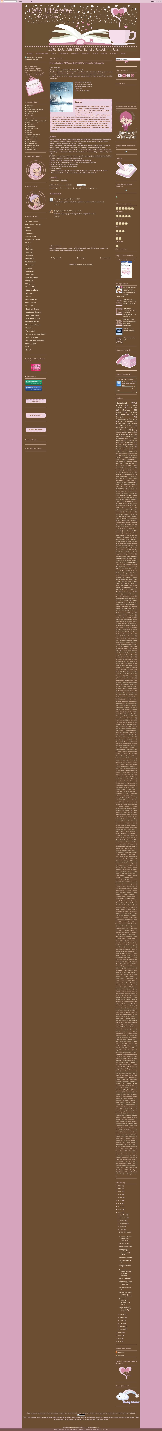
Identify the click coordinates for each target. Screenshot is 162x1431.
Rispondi (57, 205)
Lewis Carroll (129, 537)
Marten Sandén (130, 1018)
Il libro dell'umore (129, 468)
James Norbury (122, 934)
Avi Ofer (134, 627)
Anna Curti (119, 768)
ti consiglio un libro (129, 737)
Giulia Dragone (127, 892)
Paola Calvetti (119, 705)
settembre (123, 1224)
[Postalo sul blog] (79, 185)
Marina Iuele (119, 1014)
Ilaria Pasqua (120, 478)
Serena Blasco (131, 716)
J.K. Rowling (123, 455)
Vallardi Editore (31, 300)
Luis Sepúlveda (125, 1001)
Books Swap (119, 562)
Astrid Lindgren (120, 560)
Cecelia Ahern (120, 522)
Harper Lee (127, 905)
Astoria (29, 296)
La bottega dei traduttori (35, 340)
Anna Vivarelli (125, 770)
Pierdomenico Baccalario (122, 707)
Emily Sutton (131, 854)
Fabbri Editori (31, 236)
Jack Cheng (120, 928)
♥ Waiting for (29, 125)
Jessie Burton (119, 943)
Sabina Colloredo (120, 1109)
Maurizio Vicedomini (122, 1031)
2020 (120, 1198)
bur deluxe (126, 735)
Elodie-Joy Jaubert (121, 850)
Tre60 (28, 350)
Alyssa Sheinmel (126, 758)
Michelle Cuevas (121, 1039)
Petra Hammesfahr (120, 1073)
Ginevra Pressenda (121, 888)
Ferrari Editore (127, 871)
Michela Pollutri (133, 1037)
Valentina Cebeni (121, 1159)
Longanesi (30, 281)
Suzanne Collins (120, 466)
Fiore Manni (125, 873)
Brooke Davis (131, 789)
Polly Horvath (131, 604)
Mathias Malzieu (120, 541)
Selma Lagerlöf (121, 716)
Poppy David (124, 1077)
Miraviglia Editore (32, 290)
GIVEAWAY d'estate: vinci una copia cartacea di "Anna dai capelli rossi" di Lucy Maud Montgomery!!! (126, 291)
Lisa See (118, 993)
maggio (122, 1317)
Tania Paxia (132, 1144)
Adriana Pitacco (131, 739)
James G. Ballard (132, 932)
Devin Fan (123, 829)
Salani (28, 243)
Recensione (121, 403)
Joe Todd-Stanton (122, 671)
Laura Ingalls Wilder (131, 680)
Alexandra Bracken (132, 621)
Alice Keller (127, 753)
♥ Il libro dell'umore (31, 128)
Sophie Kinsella (131, 720)
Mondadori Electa (128, 596)
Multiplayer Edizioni (33, 312)
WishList (118, 482)
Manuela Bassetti (132, 686)
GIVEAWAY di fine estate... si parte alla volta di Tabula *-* (129, 301)
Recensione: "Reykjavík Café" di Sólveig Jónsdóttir (125, 1272)
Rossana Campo (120, 1104)
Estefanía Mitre (120, 863)
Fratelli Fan (119, 529)
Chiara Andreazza (131, 522)
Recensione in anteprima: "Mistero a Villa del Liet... (124, 1301)
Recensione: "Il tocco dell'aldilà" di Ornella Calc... (125, 1238)
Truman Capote (127, 1153)
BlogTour (118, 474)
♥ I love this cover (31, 136)
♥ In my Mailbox (30, 119)
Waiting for (129, 436)
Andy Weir (124, 764)
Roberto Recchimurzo (129, 1098)
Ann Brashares (131, 766)
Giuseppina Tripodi (120, 896)
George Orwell (119, 655)
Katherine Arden (130, 676)
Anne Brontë (126, 772)
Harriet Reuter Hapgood (129, 907)
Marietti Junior (130, 1012)
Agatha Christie (120, 556)
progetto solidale (133, 1174)
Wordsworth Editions (128, 732)
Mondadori (126, 410)
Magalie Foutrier (121, 686)
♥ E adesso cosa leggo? (32, 134)
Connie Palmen (126, 814)
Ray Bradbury (131, 1085)
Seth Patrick (125, 1125)
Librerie (130, 989)
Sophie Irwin (119, 1138)
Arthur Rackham (130, 781)
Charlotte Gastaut (124, 806)
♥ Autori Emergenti (31, 111)
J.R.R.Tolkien (121, 489)
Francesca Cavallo (123, 648)
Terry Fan (129, 514)
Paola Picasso (119, 1062)
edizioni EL (134, 735)
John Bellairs (119, 947)
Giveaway (119, 447)
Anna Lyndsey (128, 768)
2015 (120, 1212)
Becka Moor (119, 785)
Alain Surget (127, 741)
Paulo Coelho (131, 1067)
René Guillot (119, 1090)
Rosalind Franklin (130, 1102)
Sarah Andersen (120, 1121)
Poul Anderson (133, 1077)
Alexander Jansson (128, 747)
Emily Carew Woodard (131, 852)
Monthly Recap (129, 493)
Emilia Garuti (119, 852)
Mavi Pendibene (128, 1033)
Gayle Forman (131, 653)
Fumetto (118, 884)
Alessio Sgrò (127, 745)
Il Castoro (123, 917)
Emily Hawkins (121, 854)
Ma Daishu (134, 1001)
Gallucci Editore (32, 337)
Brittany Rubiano (120, 789)
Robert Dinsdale (127, 1092)
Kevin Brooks (128, 970)
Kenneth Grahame (130, 968)
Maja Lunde (120, 1004)
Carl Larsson (131, 798)
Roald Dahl (130, 480)
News (126, 457)
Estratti (54, 53)
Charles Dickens (133, 629)
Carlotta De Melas (130, 802)
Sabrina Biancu (131, 1109)
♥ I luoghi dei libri (31, 142)
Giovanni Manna (126, 890)
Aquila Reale (58, 199)
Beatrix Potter (131, 560)
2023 (120, 1189)
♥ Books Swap (30, 126)
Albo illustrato (129, 432)
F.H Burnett (131, 466)
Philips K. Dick (120, 1075)
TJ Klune (130, 726)
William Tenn (119, 1167)
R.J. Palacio (130, 1079)
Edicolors (29, 328)
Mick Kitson (126, 695)
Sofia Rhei (134, 1134)
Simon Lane (132, 1130)
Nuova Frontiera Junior (130, 1054)
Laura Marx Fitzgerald (122, 585)
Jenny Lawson (131, 938)
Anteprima (132, 558)
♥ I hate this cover (31, 138)
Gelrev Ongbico (129, 884)
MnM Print (128, 1043)
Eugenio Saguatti (130, 863)
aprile (122, 1320)
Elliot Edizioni (129, 569)
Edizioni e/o (30, 293)
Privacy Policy (113, 53)
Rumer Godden (120, 714)
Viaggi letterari (119, 730)
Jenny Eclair (124, 669)
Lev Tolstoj (123, 989)
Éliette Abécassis (120, 739)
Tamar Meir (123, 1144)
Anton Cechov (126, 777)
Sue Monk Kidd (120, 722)
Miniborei (128, 1041)
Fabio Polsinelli (131, 865)
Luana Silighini (127, 997)
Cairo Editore (31, 303)
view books (133, 392)
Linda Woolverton (125, 991)
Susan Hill (131, 722)
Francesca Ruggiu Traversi (126, 526)
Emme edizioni (119, 856)
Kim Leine (123, 972)
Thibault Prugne (131, 1149)
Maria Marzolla (119, 1010)
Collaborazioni (74, 53)
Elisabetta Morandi (120, 846)
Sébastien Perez (131, 724)
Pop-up (120, 547)
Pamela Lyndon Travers (129, 1060)
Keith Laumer (133, 966)
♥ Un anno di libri (31, 149)
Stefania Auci (122, 613)
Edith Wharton (131, 833)
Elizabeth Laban (131, 846)
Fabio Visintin (127, 867)
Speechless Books (128, 512)
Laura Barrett (119, 983)
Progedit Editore (121, 1079)
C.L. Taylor (125, 793)
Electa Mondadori (32, 315)
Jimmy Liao (123, 945)
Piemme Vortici (130, 705)
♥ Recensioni (29, 106)
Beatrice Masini (131, 783)
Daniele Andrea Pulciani (128, 821)
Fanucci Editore (32, 277)
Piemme (29, 252)
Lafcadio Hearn (131, 980)
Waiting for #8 (124, 1243)
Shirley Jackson (132, 611)
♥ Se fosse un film (31, 144)
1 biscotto (129, 619)
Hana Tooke (126, 903)
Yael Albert (129, 1167)
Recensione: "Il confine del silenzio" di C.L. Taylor (124, 1251)
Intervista (134, 453)
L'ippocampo (119, 978)
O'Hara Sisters (124, 699)
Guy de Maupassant (122, 901)
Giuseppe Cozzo (120, 657)
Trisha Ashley (131, 516)
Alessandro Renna (126, 743)
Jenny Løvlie (119, 940)
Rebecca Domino (129, 497)
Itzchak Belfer (133, 924)
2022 (120, 1192)
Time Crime (129, 1151)
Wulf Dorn (118, 735)
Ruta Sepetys (119, 1106)
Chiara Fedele (126, 808)
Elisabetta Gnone (122, 449)
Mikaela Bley (131, 1039)
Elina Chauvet (127, 840)
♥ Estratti (28, 107)
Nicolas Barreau (132, 543)
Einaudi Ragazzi (125, 642)
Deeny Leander (131, 638)
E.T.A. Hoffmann (130, 831)
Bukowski (118, 793)
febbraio (123, 1326)
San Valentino (126, 1115)
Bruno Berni (119, 791)
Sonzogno (30, 274)
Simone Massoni (125, 1134)
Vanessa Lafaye (131, 1159)
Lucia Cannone (126, 999)
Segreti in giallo (120, 611)
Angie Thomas (121, 766)
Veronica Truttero (130, 617)
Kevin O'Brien (129, 583)
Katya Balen (124, 966)
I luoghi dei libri (122, 503)
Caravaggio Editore (121, 798)
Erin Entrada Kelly (125, 859)
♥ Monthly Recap (30, 147)
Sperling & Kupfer (33, 240)
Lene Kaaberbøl (132, 489)
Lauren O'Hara (121, 682)
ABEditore (120, 554)
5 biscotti (132, 412)
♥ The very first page (32, 145)
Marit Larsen (127, 1014)
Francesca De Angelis (121, 880)
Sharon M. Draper (120, 720)
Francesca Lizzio (132, 880)
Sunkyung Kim (120, 1142)
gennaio (122, 1329)
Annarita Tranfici (121, 558)
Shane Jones (133, 1125)
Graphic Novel (130, 484)
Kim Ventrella (131, 972)
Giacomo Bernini (130, 655)
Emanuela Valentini (121, 571)
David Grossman (130, 636)
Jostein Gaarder (120, 674)
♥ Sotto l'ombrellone (31, 140)
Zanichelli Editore (125, 1170)
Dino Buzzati (131, 829)
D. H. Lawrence (126, 819)
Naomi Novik (133, 598)
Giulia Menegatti (129, 894)
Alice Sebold (131, 556)
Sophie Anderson (130, 1136)
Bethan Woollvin (122, 629)
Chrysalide (30, 284)
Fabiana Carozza (120, 865)
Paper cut (118, 1064)
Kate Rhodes (125, 961)
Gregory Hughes (120, 898)
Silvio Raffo (124, 1130)
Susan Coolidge (131, 1142)
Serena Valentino (120, 718)
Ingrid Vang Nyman (127, 665)
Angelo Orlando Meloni (123, 625)
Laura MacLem (130, 983)
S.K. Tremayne (131, 1106)
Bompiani (29, 233)
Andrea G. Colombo (123, 623)
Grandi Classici (131, 896)
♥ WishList (28, 132)
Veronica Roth (131, 728)
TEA (27, 347)
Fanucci (132, 476)
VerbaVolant (119, 617)
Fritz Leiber (131, 882)
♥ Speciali (28, 130)
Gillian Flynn (131, 886)
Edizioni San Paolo (121, 835)
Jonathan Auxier (130, 949)
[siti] (35, 370)
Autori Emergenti (63, 53)
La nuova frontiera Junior (36, 334)
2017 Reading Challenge (126, 379)
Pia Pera (128, 1075)
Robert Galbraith (125, 709)
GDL (127, 440)
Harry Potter (131, 909)
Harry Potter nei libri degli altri (124, 911)
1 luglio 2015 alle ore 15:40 (71, 199)
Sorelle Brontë (130, 1138)
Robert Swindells (126, 1096)
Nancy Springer (120, 495)
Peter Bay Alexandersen (128, 1071)
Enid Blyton (129, 856)
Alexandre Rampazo (132, 749)
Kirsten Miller (128, 974)
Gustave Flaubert (130, 898)
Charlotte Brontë (132, 632)
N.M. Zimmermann (129, 1046)
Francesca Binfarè (129, 877)
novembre (123, 1218)
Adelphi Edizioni (130, 554)
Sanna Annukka (127, 1117)
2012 (120, 1339)
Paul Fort (123, 1067)
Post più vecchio (105, 258)
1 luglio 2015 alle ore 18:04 (72, 211)
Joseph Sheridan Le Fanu (123, 953)
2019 (120, 1201)
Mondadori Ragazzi (121, 598)
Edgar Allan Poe (120, 564)
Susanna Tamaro (120, 724)
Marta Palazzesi (127, 692)
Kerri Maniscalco (127, 533)
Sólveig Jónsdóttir (120, 726)
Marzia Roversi (126, 1025)
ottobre (122, 1221)
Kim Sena (132, 678)
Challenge (134, 804)
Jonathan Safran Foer (121, 951)
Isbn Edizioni (124, 924)
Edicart (117, 833)
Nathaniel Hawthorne (125, 1050)
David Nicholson (120, 827)
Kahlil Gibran (120, 959)
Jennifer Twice (121, 938)
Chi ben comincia (126, 422)
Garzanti (29, 255)
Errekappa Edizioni (129, 861)
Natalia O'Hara (127, 697)
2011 (119, 1341)
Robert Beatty (133, 550)
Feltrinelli (29, 249)
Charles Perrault (122, 632)
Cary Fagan (127, 804)
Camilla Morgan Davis (123, 795)
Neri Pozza (30, 265)
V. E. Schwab (133, 1157)
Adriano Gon (119, 741)
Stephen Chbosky (130, 1140)
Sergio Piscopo (131, 718)
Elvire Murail (131, 850)
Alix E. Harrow (127, 756)
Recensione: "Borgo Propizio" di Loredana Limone (125, 1294)
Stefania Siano (119, 1140)
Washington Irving (120, 1165)
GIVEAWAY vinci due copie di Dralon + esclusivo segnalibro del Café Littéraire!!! (129, 312)
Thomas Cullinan (120, 1151)
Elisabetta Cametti (130, 844)
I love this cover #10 (125, 1257)
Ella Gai (132, 848)
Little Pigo (121, 1352)
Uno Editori (125, 1157)
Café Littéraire (85, 53)
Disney (117, 640)
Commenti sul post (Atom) (84, 264)
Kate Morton (119, 676)
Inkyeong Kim (130, 919)
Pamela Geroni (131, 703)
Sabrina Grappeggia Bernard (123, 1111)
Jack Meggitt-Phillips (131, 928)
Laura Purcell (119, 985)
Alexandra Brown (120, 749)
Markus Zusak (131, 1016)
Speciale (124, 459)
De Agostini (130, 447)
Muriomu (124, 382)
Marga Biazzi (121, 688)
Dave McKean (131, 823)
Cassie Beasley (130, 562)
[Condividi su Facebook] (83, 185)
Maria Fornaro (131, 1008)
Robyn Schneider (129, 608)
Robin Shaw (119, 1100)
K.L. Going (134, 957)
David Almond (131, 825)
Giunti (28, 246)
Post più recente (56, 258)
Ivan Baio (119, 926)
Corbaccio (30, 271)
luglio (122, 1229)
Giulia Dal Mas (126, 579)
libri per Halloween (125, 1172)
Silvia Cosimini (122, 1128)
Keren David (119, 970)
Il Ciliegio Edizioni (132, 917)
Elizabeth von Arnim (121, 848)
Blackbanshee (119, 787)
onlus (125, 1174)
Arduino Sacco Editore (128, 779)
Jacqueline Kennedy (121, 932)
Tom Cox (119, 615)
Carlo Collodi (119, 800)
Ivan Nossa (126, 926)
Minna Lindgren (132, 541)
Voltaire (117, 732)
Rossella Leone (131, 711)
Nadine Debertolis (120, 1048)
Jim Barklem (129, 943)
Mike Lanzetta (119, 1041)
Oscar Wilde (132, 701)
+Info (102, 1430)
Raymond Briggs (120, 1088)
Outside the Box (120, 703)
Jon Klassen (119, 949)
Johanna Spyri (131, 945)
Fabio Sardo (119, 867)
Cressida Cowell (130, 634)
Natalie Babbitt (123, 600)
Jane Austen (133, 503)
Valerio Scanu (129, 615)
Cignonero (127, 810)
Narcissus (129, 1048)
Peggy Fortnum (120, 1069)
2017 (120, 1206)
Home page (29, 53)
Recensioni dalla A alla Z (42, 53)
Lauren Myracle (130, 985)
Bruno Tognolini (130, 791)
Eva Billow (126, 646)
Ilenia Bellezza (121, 919)
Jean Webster (119, 936)
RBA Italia (122, 1081)
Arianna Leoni (119, 781)
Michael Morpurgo (122, 1037)
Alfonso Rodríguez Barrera (125, 751)
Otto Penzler (130, 1056)
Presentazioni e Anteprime (88, 188)
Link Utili (123, 53)
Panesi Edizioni (120, 604)
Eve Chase (134, 646)
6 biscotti (126, 438)
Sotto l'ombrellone (126, 426)
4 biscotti (133, 408)
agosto (122, 1226)
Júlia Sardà (127, 957)
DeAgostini (30, 259)
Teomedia (129, 1146)
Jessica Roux (133, 669)
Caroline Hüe (119, 804)
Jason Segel (132, 934)
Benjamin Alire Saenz (129, 785)
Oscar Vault (121, 545)
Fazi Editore (30, 306)
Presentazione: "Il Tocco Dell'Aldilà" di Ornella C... (125, 1309)
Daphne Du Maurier (121, 823)
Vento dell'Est (119, 1161)
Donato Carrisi (119, 831)
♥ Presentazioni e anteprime (34, 109)
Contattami (104, 53)
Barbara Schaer (120, 783)
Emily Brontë (133, 571)
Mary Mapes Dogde (126, 1022)
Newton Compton (32, 322)
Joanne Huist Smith (123, 505)
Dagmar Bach (119, 636)
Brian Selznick (130, 787)
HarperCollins (119, 659)
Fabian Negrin (120, 484)
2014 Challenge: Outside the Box (128, 330)
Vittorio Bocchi (131, 1163)
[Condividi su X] (81, 185)
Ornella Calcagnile (73, 188)
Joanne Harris (126, 531)
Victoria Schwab (130, 730)
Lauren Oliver (119, 987)
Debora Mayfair (120, 638)
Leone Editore (31, 287)
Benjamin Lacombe (128, 472)
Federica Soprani (126, 869)
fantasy (120, 737)
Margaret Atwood (132, 688)
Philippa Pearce (131, 1073)
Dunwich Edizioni (32, 325)
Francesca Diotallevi (131, 524)
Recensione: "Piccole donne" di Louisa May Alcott (125, 1283)
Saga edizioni (126, 1113)
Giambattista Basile (121, 886)
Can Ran (133, 795)
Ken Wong (120, 968)
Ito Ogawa (126, 667)
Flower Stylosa (120, 875)
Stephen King (119, 514)
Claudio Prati (126, 812)
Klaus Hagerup (129, 976)
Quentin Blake (130, 547)
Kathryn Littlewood (121, 678)
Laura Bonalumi (120, 680)
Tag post (131, 613)
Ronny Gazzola (120, 1102)
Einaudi (118, 501)
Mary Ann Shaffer (121, 1020)
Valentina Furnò (132, 552)
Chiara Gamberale (129, 499)
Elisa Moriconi (127, 842)
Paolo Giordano (130, 1062)
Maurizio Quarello (129, 1029)
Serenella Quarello (127, 1123)
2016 (120, 1209)
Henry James (129, 661)
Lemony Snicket (129, 508)
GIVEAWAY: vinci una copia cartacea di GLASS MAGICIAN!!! (129, 322)
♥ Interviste (29, 113)
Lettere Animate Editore (123, 510)
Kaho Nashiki (129, 959)
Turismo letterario (127, 1155)
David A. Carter (120, 825)
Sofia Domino (122, 552)
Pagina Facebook (55, 180)
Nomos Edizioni (127, 1052)
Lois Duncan (125, 993)
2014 (120, 1333)
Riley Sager (127, 1090)
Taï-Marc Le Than (120, 1146)
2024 (120, 1186)
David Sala (129, 827)
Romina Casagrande (130, 1100)
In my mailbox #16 (125, 1278)
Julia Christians (126, 955)
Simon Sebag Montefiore (123, 1132)
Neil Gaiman (121, 543)
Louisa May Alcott (128, 592)
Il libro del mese (132, 487)
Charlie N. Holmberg (129, 482)
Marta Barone (119, 1018)
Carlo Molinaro (128, 800)
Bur (132, 445)
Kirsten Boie (119, 974)
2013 (120, 1336)
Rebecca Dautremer (122, 606)
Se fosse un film (128, 463)
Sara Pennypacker (130, 1119)
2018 (120, 1203)
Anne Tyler (127, 774)
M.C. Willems (131, 539)
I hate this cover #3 (125, 1246)
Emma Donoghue (123, 573)
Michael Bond (133, 1035)
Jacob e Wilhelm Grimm (126, 930)
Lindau (133, 991)
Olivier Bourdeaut (129, 602)
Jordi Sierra (132, 951)
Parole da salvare (127, 1064)
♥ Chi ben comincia (31, 123)
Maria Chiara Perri (123, 690)
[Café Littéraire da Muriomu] (126, 277)
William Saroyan (131, 1165)
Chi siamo (95, 53)
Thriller (122, 728)
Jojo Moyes (132, 671)
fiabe (117, 619)
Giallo (135, 501)
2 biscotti (124, 451)
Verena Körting (130, 1161)
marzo (122, 1323)
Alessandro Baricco (121, 518)
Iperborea (118, 470)
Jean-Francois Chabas (131, 936)
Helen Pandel (127, 913)
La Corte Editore (128, 978)
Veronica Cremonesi (121, 1163)
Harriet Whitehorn (120, 909)
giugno (122, 1314)
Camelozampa (128, 474)
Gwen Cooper (131, 657)
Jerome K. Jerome (130, 940)
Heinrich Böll (128, 659)
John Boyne (127, 581)
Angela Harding (133, 764)
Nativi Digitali (31, 344)
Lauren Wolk (128, 987)
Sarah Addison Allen (131, 714)
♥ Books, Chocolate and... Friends (35, 121)
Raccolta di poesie (120, 1083)
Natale (119, 697)
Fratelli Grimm (122, 882)
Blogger (96, 1427)
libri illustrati (120, 434)
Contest (120, 634)
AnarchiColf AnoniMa (129, 760)
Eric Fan (120, 524)
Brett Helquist (131, 520)
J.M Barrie (134, 926)
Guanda (29, 268)
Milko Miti (134, 695)
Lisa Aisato (134, 684)
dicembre (123, 1215)
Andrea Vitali (133, 623)
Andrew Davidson (120, 762)
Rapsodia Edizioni (121, 1085)
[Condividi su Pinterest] (85, 185)
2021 (120, 1195)
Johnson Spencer (130, 947)
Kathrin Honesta (127, 964)
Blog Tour (121, 520)
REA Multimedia (131, 1081)
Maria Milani (128, 1010)
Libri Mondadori (32, 221)
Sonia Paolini (120, 1136)
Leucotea (129, 682)
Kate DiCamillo (131, 674)
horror (123, 619)
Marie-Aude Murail (123, 491)
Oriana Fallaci (133, 699)
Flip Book (132, 873)
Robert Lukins (126, 1094)
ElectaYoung (122, 566)
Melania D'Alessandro (122, 594)
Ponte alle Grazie (32, 309)
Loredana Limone (120, 539)
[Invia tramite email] (77, 185)
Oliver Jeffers (121, 1056)
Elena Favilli (126, 837)
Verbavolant (30, 331)
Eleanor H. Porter (132, 564)
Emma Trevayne (126, 644)
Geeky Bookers (59, 211)
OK (107, 1430)
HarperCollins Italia (33, 318)
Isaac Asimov (123, 922)
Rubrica (119, 405)
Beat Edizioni (31, 262)
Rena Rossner (131, 1088)
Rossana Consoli (130, 1104)
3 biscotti (133, 424)
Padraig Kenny (127, 1058)
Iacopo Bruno (124, 915)
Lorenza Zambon (126, 995)
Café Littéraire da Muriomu (126, 260)
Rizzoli (28, 230)
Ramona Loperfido (132, 1083)
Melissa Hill (125, 1035)
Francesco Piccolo (126, 650)
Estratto (119, 412)
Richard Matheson (121, 550)
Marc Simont (128, 1004)
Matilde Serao (126, 1027)
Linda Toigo (126, 684)
